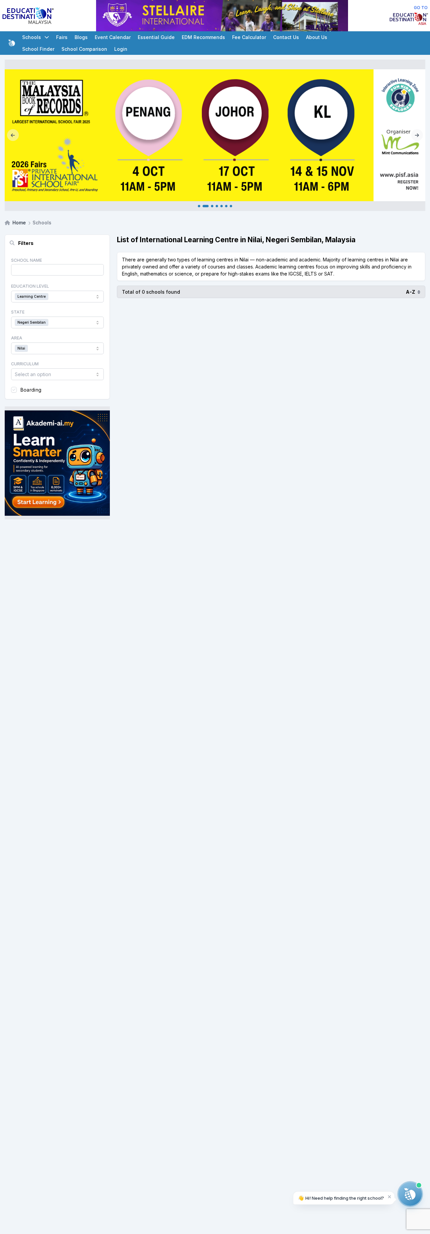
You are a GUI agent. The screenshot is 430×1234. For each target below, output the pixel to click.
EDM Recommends (203, 37)
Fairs (62, 37)
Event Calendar (113, 37)
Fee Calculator (249, 37)
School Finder (38, 49)
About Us (316, 37)
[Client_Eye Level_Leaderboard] (264, 15)
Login (120, 49)
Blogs (81, 37)
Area (16, 337)
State (18, 312)
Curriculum (25, 363)
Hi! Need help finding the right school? (341, 1198)
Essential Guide (156, 37)
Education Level (30, 286)
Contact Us (286, 37)
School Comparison (84, 49)
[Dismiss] (389, 1196)
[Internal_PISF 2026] (215, 135)
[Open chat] (410, 1194)
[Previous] (13, 135)
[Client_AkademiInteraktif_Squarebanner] (57, 462)
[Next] (417, 135)
